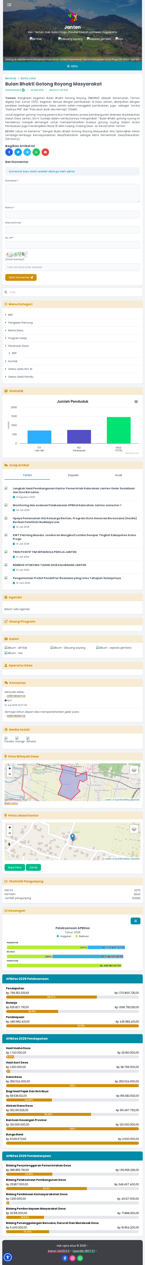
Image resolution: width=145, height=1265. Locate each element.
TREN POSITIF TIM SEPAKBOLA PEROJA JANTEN (44, 552)
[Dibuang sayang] (57, 44)
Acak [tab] (118, 475)
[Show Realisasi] (82, 936)
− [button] (9, 774)
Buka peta (11, 803)
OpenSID (135, 799)
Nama (9, 207)
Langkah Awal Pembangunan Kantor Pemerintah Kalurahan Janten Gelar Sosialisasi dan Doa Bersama (74, 490)
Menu (74, 66)
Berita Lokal (28, 78)
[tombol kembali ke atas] (137, 1257)
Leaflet (108, 799)
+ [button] (9, 768)
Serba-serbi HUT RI (20, 369)
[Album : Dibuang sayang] (72, 648)
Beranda (10, 78)
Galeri (14, 639)
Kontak (12, 361)
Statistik (16, 391)
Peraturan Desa (18, 346)
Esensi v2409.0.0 (58, 1251)
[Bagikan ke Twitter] (18, 152)
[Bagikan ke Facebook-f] (9, 152)
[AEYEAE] (28, 44)
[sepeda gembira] (85, 44)
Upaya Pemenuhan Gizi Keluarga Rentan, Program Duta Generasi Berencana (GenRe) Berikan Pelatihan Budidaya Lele (75, 520)
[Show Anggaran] (64, 936)
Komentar (11, 180)
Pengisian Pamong (20, 323)
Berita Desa (15, 330)
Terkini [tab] (27, 475)
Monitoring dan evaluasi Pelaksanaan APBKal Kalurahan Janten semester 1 (67, 505)
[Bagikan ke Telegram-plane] (27, 152)
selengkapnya (16, 709)
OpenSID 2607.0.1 (83, 1251)
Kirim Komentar (19, 277)
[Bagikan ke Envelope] (45, 152)
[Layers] (134, 770)
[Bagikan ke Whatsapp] (36, 152)
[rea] (114, 44)
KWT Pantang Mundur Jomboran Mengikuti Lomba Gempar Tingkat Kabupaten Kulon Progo (74, 537)
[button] (8, 1257)
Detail (33, 867)
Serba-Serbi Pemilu (20, 377)
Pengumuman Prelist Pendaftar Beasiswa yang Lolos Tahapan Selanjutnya (67, 578)
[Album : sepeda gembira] (118, 648)
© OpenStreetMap (121, 799)
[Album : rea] (27, 653)
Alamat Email (13, 222)
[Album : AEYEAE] (27, 648)
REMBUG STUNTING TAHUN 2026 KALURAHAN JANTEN (49, 565)
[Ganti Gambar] (14, 259)
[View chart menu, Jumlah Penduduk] (136, 401)
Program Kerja (17, 338)
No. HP (9, 237)
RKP (10, 315)
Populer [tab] (73, 475)
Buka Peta (14, 867)
